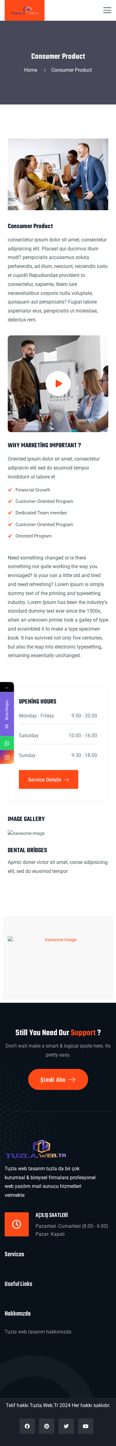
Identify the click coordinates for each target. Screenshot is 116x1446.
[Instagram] (7, 757)
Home (32, 70)
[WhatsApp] (7, 743)
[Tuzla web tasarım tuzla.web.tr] (24, 9)
